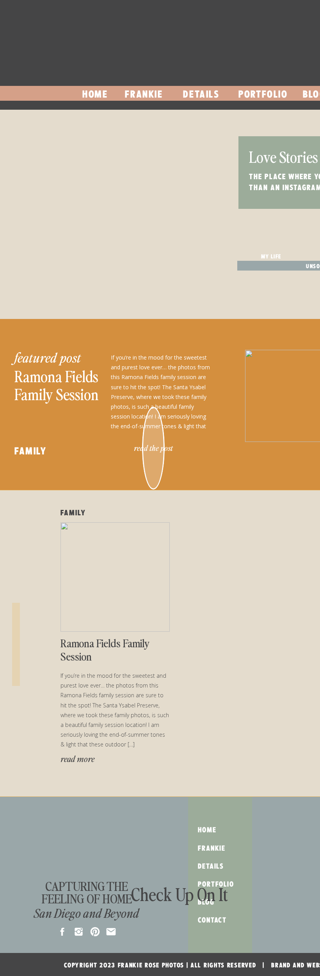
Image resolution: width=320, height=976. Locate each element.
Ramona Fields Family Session (56, 385)
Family (30, 451)
